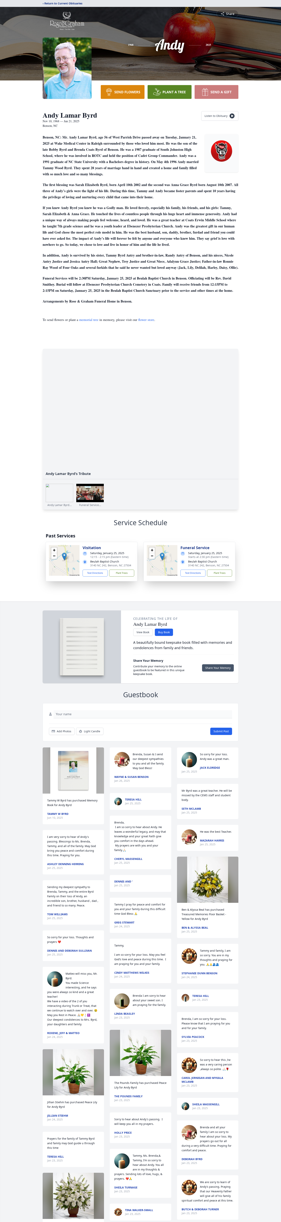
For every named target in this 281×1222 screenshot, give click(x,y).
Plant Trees (122, 573)
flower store (146, 319)
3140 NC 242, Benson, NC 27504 (110, 565)
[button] (64, 556)
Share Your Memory (218, 668)
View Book (142, 632)
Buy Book (164, 632)
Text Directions (95, 573)
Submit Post (221, 731)
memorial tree (88, 319)
